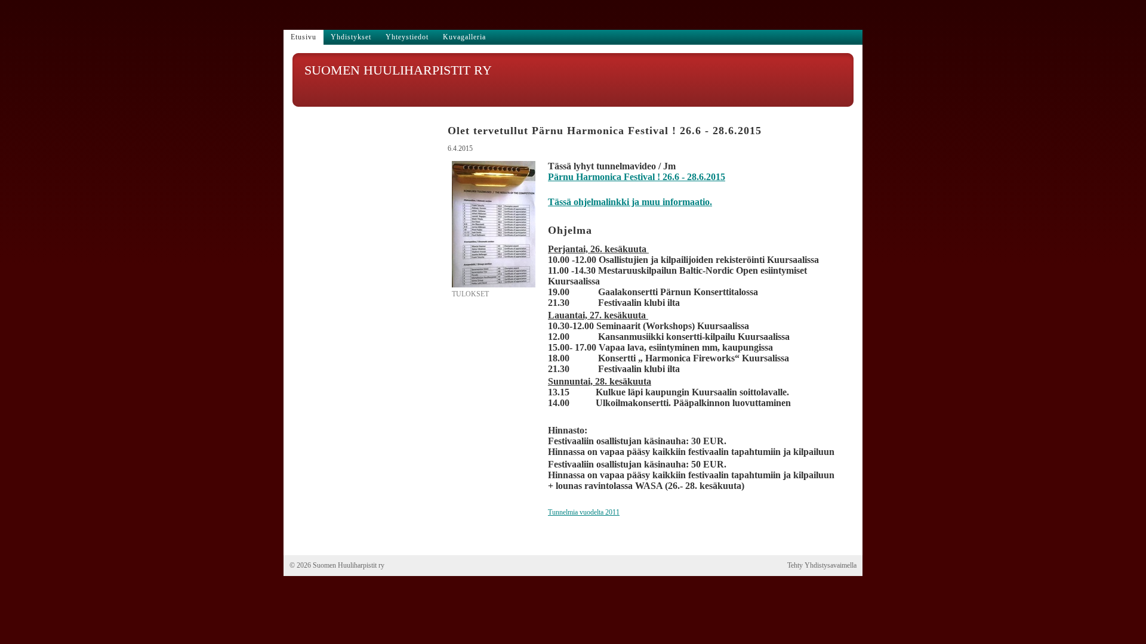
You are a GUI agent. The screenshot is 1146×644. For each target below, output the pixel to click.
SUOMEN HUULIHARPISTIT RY (398, 70)
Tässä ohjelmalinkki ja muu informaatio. (630, 202)
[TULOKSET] (493, 285)
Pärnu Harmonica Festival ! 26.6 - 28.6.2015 (636, 177)
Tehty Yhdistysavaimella (822, 565)
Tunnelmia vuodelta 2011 (584, 512)
